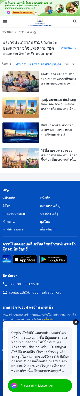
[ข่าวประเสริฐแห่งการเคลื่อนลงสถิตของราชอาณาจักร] (40, 21)
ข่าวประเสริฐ (27, 31)
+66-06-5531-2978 (24, 284)
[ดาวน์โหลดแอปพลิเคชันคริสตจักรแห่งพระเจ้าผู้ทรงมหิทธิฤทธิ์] (6, 259)
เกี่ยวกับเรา (48, 229)
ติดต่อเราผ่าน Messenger (37, 385)
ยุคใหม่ (45, 221)
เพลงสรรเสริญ (50, 206)
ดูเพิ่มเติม (48, 319)
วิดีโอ (6, 206)
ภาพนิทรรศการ (13, 229)
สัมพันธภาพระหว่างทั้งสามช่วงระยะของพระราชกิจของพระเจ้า (57, 129)
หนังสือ (45, 198)
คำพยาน (8, 221)
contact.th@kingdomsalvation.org (35, 292)
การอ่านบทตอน (13, 213)
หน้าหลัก (7, 31)
